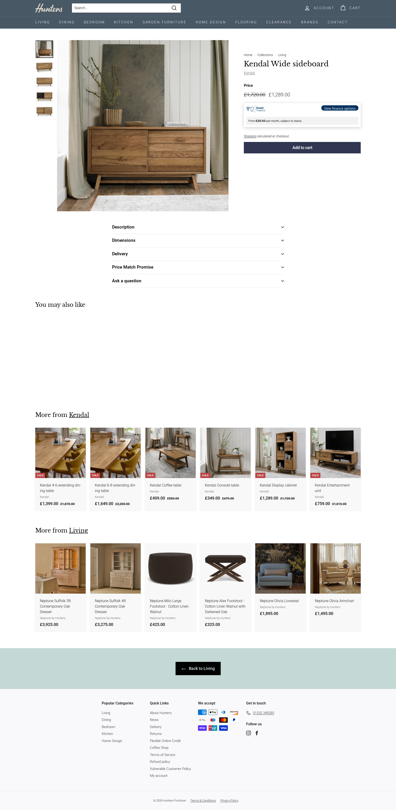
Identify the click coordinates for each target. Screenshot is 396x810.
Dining (67, 22)
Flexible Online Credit (165, 741)
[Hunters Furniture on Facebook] (256, 733)
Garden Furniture (165, 22)
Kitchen (123, 22)
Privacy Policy (229, 800)
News (154, 720)
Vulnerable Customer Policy (170, 769)
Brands (310, 22)
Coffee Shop (159, 748)
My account (159, 776)
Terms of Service (162, 755)
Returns (156, 734)
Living (42, 22)
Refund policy (160, 762)
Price (248, 85)
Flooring (246, 22)
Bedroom (94, 22)
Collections (265, 55)
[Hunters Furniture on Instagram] (248, 733)
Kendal (249, 73)
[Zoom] (142, 125)
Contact (338, 22)
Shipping (250, 136)
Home (248, 55)
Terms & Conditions (203, 800)
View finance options (340, 108)
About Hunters (161, 713)
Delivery (156, 727)
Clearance (279, 22)
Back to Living (201, 668)
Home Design (211, 22)
